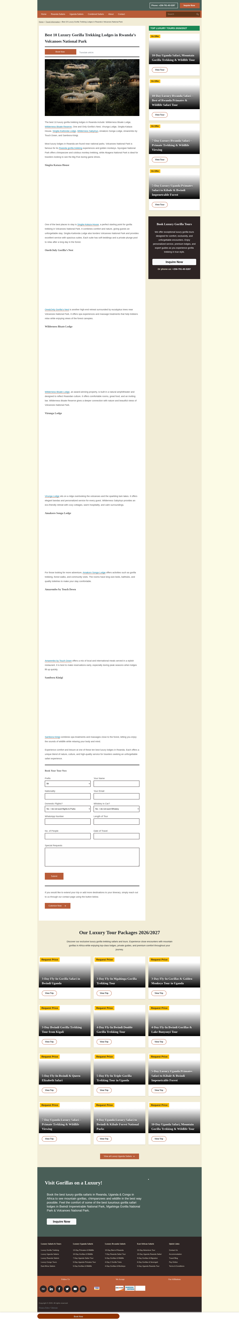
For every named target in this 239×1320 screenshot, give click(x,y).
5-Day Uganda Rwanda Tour (148, 1266)
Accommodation (175, 1254)
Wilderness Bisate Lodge (57, 392)
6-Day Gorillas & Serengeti (147, 1262)
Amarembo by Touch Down (58, 660)
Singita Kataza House (88, 224)
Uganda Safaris (76, 14)
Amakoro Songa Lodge (94, 572)
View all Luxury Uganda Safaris (118, 1156)
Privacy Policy (44, 1308)
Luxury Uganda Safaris (50, 1254)
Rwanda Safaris (58, 14)
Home (43, 14)
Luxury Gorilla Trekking (50, 1250)
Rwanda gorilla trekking (70, 148)
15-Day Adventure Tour (146, 1250)
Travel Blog (173, 1258)
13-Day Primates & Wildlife (83, 1250)
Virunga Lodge (52, 496)
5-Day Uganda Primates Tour (84, 1262)
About (111, 14)
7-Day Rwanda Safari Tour (115, 1254)
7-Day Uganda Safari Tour (83, 1258)
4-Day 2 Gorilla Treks (113, 1262)
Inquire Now (174, 262)
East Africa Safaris (48, 1266)
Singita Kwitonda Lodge (64, 131)
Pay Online (173, 1262)
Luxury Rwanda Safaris (50, 1258)
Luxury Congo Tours (49, 1262)
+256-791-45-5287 (181, 269)
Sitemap (54, 1308)
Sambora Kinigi (52, 737)
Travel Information (53, 22)
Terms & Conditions (176, 1266)
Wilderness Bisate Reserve (58, 126)
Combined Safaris (96, 14)
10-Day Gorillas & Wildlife (83, 1254)
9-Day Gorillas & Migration (147, 1258)
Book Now (78, 1317)
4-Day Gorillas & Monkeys (115, 1266)
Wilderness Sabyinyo (87, 131)
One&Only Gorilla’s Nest (57, 309)
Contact (121, 14)
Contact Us (173, 1250)
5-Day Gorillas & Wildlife (82, 1266)
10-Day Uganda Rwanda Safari (149, 1254)
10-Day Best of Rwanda (114, 1250)
